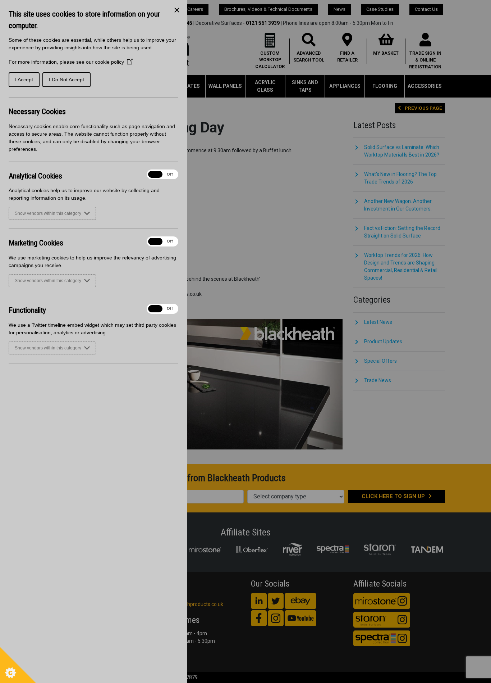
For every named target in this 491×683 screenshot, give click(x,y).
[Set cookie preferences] (18, 665)
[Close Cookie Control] (177, 10)
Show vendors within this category (48, 213)
